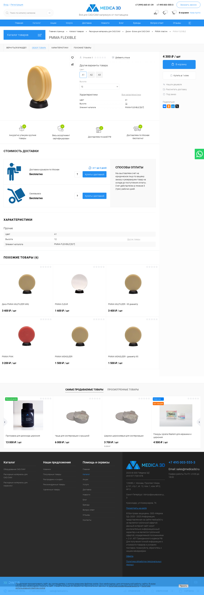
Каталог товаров (17, 34)
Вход (6, 4)
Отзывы (177, 23)
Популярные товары (52, 474)
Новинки (47, 469)
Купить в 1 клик (181, 75)
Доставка (87, 23)
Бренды (137, 23)
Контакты (87, 520)
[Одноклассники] (169, 106)
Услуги (69, 23)
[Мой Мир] (173, 106)
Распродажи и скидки (52, 479)
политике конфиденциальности (123, 586)
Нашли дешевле (174, 84)
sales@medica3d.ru (188, 469)
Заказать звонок (188, 5)
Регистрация (17, 4)
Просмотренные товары (123, 389)
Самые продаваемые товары (84, 389)
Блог (121, 23)
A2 (91, 75)
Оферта (129, 556)
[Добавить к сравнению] (72, 64)
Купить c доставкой (94, 174)
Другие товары (133, 239)
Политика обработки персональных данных (143, 563)
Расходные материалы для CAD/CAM (15, 476)
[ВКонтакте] (164, 106)
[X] (177, 106)
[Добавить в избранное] (72, 57)
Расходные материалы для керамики (15, 484)
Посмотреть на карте (136, 508)
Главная (19, 23)
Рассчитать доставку (176, 89)
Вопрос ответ (157, 23)
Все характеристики (131, 94)
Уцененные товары (51, 489)
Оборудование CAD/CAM (14, 469)
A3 (99, 75)
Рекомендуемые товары (54, 484)
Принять (183, 586)
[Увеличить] (39, 86)
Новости (105, 23)
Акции (53, 23)
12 (126, 104)
